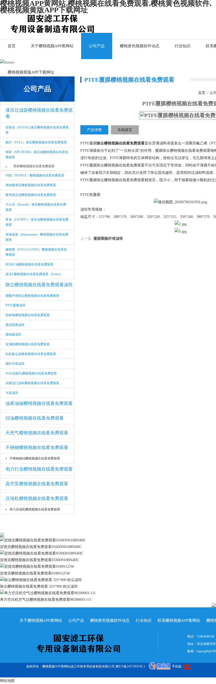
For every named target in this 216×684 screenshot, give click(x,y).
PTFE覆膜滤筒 (16, 305)
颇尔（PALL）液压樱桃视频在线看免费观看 (36, 142)
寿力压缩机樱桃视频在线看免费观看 (34, 509)
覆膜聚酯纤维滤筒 (108, 239)
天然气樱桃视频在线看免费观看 (37, 432)
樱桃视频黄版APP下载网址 (31, 72)
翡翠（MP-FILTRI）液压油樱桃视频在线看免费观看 (37, 154)
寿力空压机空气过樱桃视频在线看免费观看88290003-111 (45, 600)
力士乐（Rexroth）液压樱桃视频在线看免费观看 (36, 207)
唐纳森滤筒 (13, 334)
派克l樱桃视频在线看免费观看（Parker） (34, 274)
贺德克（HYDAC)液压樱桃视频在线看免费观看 (37, 130)
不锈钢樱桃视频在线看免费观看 (37, 447)
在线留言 (124, 130)
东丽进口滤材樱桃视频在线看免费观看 (32, 383)
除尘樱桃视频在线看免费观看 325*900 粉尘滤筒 (39, 586)
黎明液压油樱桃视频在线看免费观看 (31, 195)
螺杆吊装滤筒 (15, 364)
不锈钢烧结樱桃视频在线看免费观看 (34, 458)
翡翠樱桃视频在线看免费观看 (34, 166)
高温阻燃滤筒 (15, 325)
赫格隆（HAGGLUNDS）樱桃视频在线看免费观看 (36, 252)
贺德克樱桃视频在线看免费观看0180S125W (35, 573)
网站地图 (7, 681)
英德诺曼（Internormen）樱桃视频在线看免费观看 (37, 237)
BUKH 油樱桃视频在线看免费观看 (29, 264)
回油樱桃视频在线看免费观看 (35, 418)
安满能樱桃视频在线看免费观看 (28, 344)
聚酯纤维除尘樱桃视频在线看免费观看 (32, 295)
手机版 (176, 666)
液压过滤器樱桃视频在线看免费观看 (39, 113)
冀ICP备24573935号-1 (130, 666)
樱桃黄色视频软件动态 (139, 46)
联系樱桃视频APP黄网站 (179, 620)
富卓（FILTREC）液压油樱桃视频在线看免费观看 (37, 222)
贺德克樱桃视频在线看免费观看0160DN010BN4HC (41, 547)
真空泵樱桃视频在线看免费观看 (37, 483)
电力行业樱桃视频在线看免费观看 (39, 469)
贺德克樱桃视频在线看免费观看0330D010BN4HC (39, 560)
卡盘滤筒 (12, 393)
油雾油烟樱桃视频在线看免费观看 (39, 403)
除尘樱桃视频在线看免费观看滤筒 (39, 284)
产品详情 (94, 130)
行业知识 (182, 46)
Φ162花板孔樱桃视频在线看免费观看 (31, 373)
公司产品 (97, 46)
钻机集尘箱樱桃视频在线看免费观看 (31, 354)
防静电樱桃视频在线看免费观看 (28, 315)
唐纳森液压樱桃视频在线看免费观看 (31, 185)
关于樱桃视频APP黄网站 (52, 46)
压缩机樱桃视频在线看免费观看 (37, 498)
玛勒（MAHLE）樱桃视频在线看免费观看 (35, 175)
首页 (12, 46)
